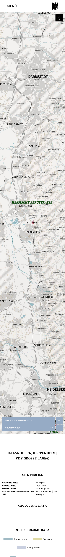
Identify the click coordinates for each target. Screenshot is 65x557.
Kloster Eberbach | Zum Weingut (46, 493)
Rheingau (40, 482)
